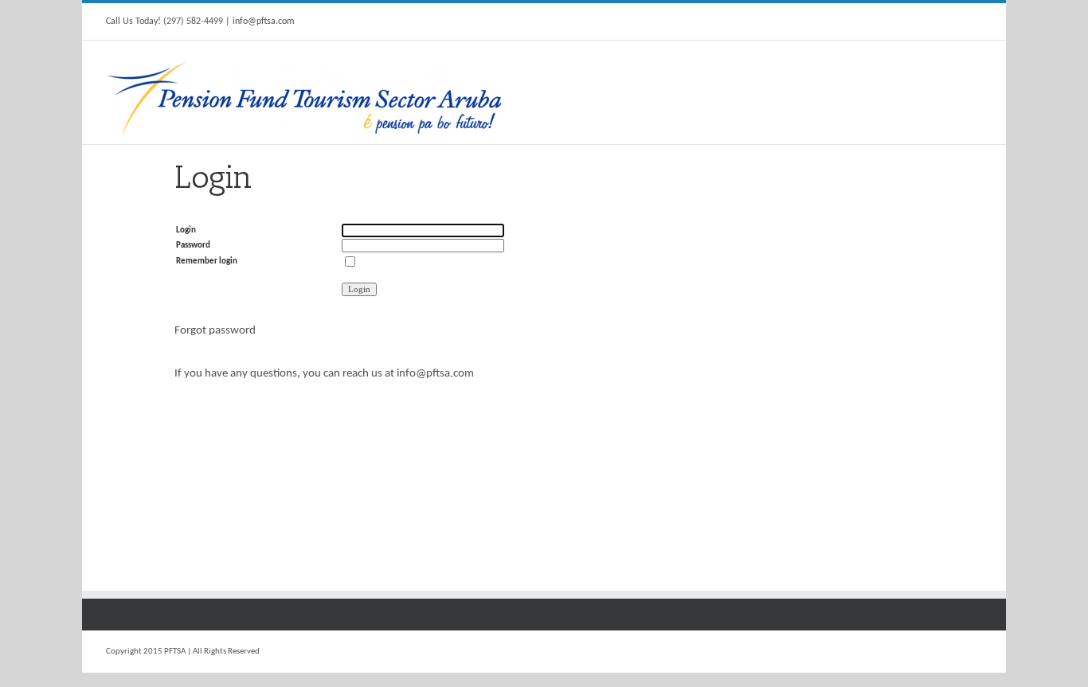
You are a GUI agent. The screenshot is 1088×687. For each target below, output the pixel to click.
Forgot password (215, 331)
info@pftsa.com (435, 374)
